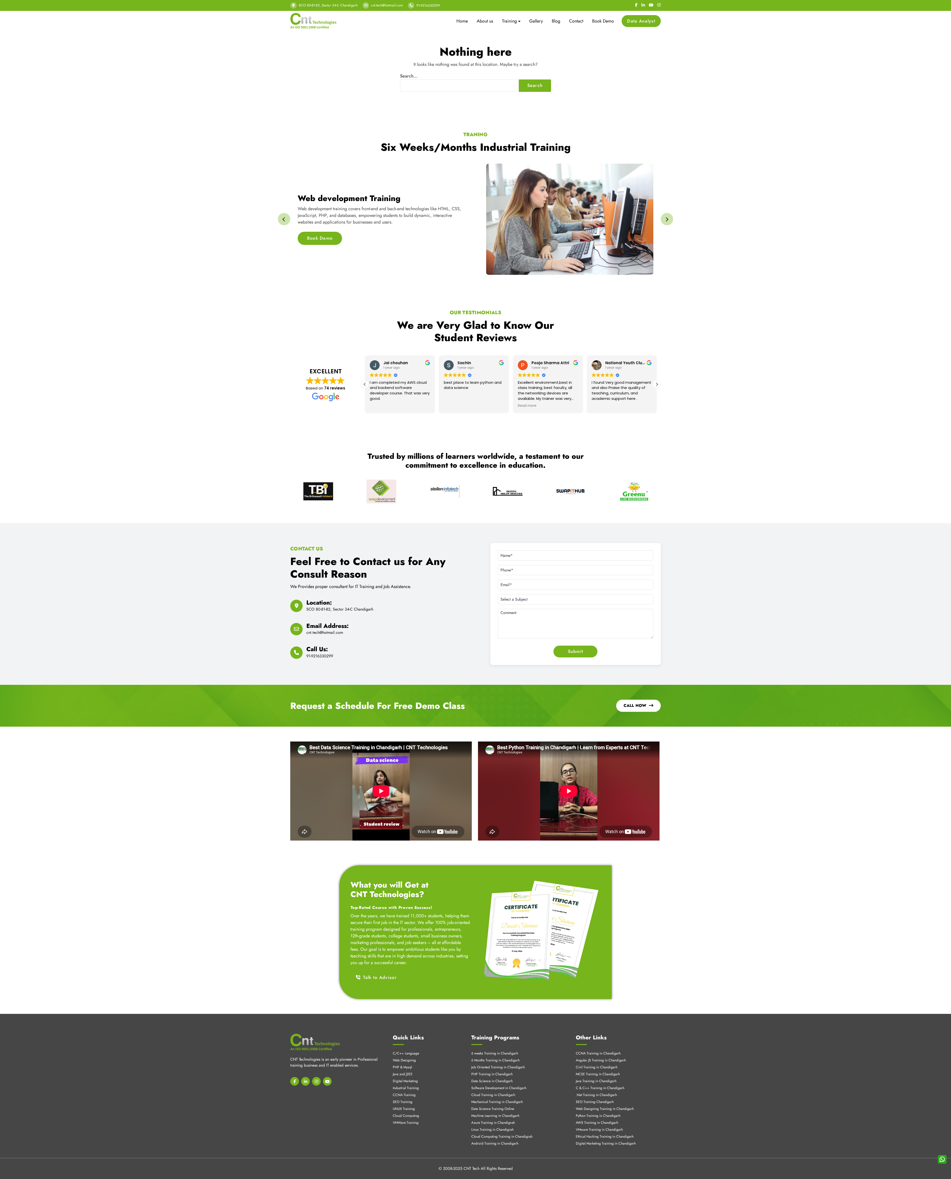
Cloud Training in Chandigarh (493, 1094)
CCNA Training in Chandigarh (598, 1053)
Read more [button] (527, 406)
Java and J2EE (403, 1074)
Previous (284, 219)
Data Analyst (641, 21)
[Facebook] (636, 5)
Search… (409, 76)
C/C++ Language (406, 1053)
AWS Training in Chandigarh (597, 1122)
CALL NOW (635, 705)
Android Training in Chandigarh (494, 1143)
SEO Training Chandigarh (595, 1101)
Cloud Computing (406, 1115)
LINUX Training (404, 1108)
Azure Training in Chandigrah (493, 1122)
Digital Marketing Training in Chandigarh (606, 1143)
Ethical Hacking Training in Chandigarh (605, 1136)
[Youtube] (651, 5)
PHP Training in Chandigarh (492, 1074)
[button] (656, 384)
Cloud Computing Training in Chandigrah (501, 1136)
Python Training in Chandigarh (598, 1115)
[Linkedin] (643, 5)
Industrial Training (406, 1087)
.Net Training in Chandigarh (596, 1094)
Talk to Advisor (380, 977)
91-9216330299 (428, 5)
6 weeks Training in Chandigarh (494, 1053)
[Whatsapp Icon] (942, 1159)
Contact (576, 21)
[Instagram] (659, 5)
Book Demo (603, 21)
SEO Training (402, 1101)
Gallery (536, 21)
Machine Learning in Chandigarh (495, 1115)
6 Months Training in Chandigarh (495, 1060)
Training (509, 21)
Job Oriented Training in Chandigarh (498, 1067)
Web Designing (404, 1060)
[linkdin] (305, 1081)
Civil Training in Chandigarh (596, 1067)
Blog (556, 21)
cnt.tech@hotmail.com (387, 5)
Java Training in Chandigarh (596, 1080)
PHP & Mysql (402, 1067)
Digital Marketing (405, 1080)
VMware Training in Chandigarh (599, 1129)
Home (462, 21)
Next (667, 219)
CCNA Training (404, 1094)
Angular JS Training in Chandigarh (601, 1060)
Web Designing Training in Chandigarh (605, 1108)
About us (485, 21)
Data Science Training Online (492, 1108)
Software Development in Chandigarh (498, 1087)
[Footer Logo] (315, 1042)
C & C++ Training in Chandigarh (600, 1087)
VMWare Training (406, 1122)
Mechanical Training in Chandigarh (497, 1101)
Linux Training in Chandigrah (492, 1129)
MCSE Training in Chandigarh (598, 1074)
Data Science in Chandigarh (492, 1080)
